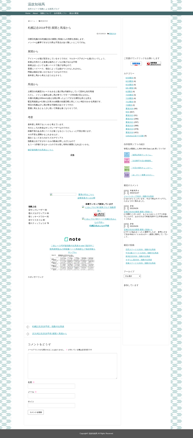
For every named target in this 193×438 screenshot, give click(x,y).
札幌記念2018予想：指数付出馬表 (48, 326)
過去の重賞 (74, 13)
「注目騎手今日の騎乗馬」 (142, 161)
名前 (31, 382)
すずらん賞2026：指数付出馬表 (139, 260)
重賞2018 (112, 34)
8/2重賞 (129, 91)
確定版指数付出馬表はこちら (40, 150)
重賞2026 (130, 109)
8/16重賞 (129, 85)
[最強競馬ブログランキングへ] (63, 195)
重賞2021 (130, 122)
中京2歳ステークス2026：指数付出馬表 (142, 253)
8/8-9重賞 (130, 88)
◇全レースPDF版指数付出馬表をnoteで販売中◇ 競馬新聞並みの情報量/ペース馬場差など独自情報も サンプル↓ (72, 248)
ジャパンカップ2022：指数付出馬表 (139, 196)
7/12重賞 (129, 102)
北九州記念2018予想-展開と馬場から (49, 333)
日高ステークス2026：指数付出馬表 (141, 249)
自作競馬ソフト (60, 13)
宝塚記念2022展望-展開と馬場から (138, 212)
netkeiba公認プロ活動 (135, 136)
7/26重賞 (129, 95)
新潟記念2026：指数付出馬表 (138, 256)
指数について (45, 13)
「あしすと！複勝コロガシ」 (143, 175)
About (35, 13)
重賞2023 (130, 115)
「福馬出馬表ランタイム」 (142, 155)
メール (32, 392)
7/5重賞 (129, 105)
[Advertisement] (72, 173)
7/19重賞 (129, 98)
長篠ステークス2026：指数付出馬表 (141, 263)
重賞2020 (130, 126)
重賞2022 (130, 119)
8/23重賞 (129, 81)
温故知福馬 (36, 4)
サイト (31, 402)
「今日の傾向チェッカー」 (142, 168)
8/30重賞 (129, 78)
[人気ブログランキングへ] (99, 216)
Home (27, 13)
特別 (127, 112)
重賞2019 (130, 129)
